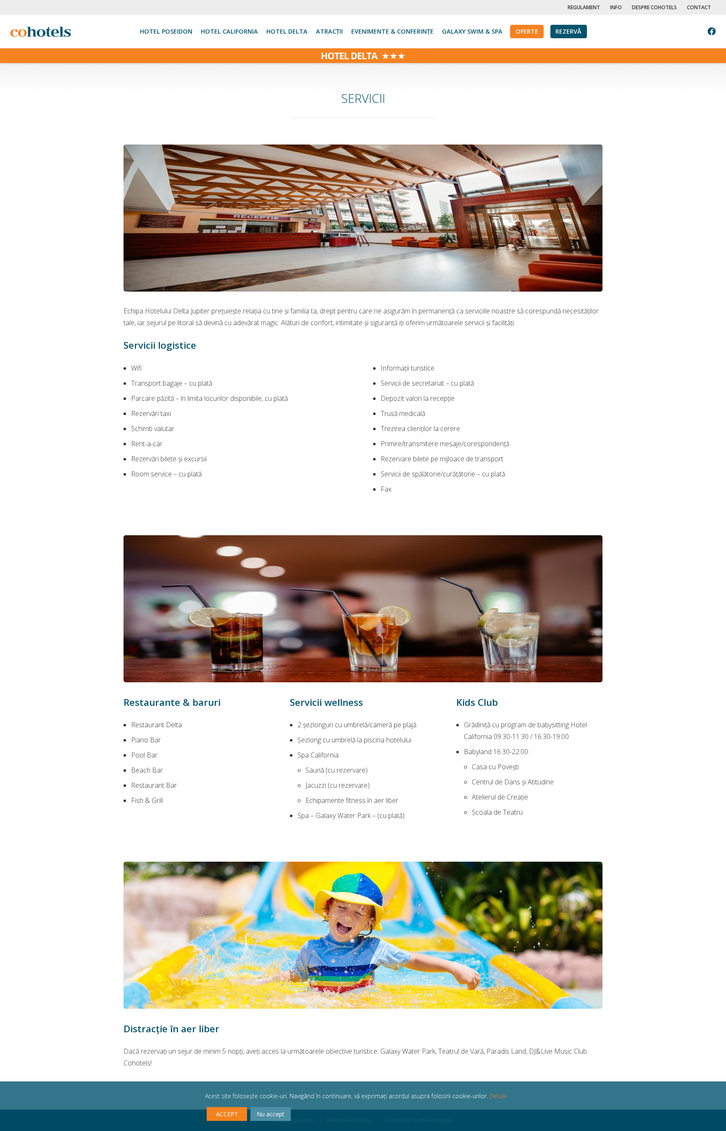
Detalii (497, 1096)
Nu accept (270, 1114)
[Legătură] (40, 31)
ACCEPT (227, 1114)
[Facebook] (712, 31)
